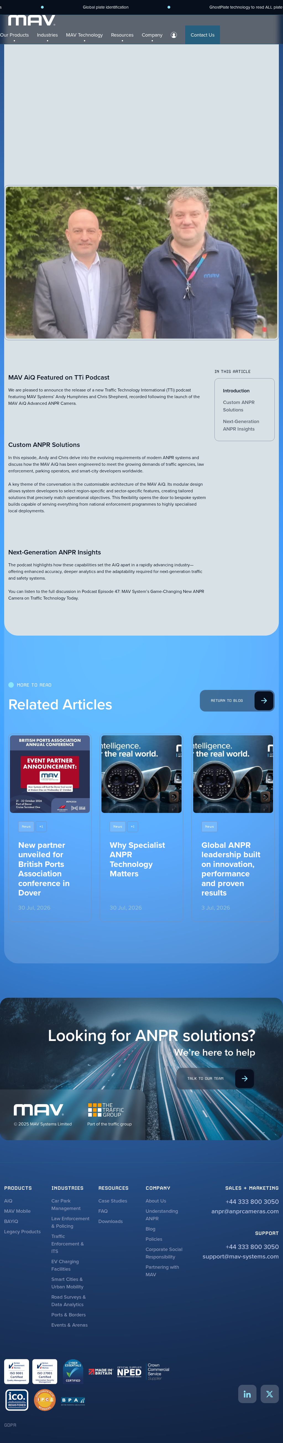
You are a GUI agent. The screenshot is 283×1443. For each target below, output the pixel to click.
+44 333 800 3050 (252, 1201)
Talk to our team (205, 1078)
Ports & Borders (68, 1314)
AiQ (8, 1200)
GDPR (10, 1425)
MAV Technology (84, 34)
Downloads (110, 1221)
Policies (154, 1238)
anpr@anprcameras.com (245, 1211)
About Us (156, 1200)
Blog (150, 1228)
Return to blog (227, 700)
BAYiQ (11, 1221)
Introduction (236, 390)
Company (152, 34)
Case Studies (112, 1200)
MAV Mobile (17, 1210)
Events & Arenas (69, 1324)
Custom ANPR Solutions (239, 406)
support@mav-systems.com (241, 1256)
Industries (47, 34)
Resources (122, 34)
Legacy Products (22, 1231)
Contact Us (202, 34)
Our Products (14, 34)
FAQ (103, 1210)
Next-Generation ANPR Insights (241, 425)
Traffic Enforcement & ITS (67, 1244)
